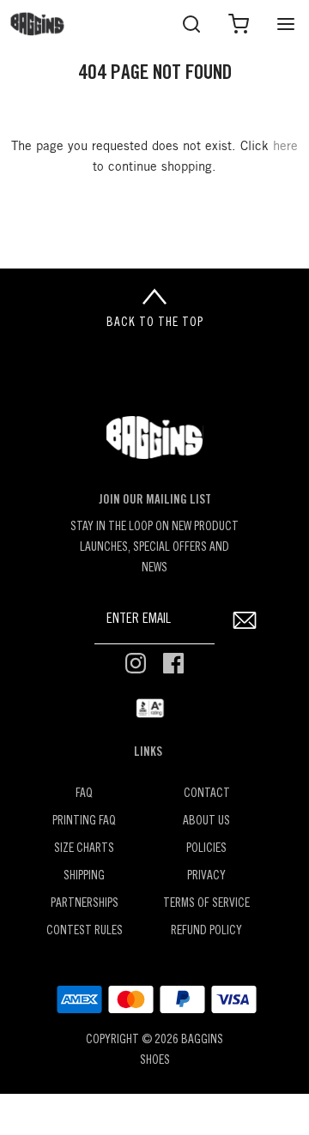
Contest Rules (84, 931)
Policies (206, 848)
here (285, 147)
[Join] (244, 619)
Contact (207, 794)
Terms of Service (206, 903)
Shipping (84, 876)
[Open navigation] (285, 23)
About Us (206, 821)
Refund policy (206, 931)
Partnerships (84, 903)
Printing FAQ (84, 821)
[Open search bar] (191, 23)
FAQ (84, 794)
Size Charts (84, 848)
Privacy (206, 876)
